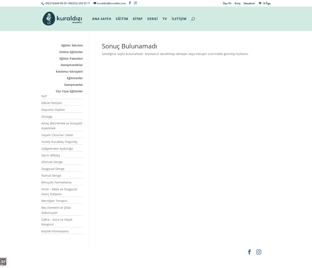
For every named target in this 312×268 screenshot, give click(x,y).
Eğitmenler (75, 78)
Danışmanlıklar (72, 65)
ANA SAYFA (101, 19)
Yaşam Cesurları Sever (57, 135)
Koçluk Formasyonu (55, 231)
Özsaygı (46, 116)
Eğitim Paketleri (71, 58)
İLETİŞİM (179, 19)
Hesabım (249, 3)
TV (165, 19)
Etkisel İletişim (51, 103)
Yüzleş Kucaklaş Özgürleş (59, 142)
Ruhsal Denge (51, 175)
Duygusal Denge (53, 169)
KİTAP (138, 19)
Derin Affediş (50, 155)
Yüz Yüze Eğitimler (69, 91)
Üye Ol (227, 3)
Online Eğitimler (71, 52)
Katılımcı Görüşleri (69, 71)
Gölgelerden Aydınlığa (57, 149)
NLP (44, 96)
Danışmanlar (73, 85)
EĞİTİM (122, 19)
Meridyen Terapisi (54, 201)
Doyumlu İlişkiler (53, 110)
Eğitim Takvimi (72, 45)
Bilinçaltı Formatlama (56, 182)
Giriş (237, 3)
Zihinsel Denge (52, 162)
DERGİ (152, 19)
